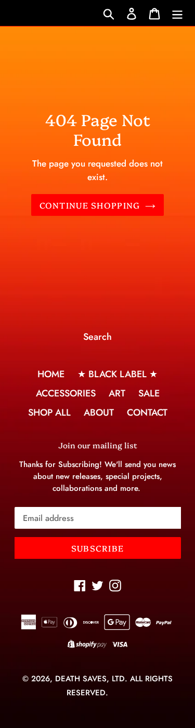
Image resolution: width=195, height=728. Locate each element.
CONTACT (147, 412)
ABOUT (99, 412)
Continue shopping (90, 205)
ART (117, 393)
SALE (149, 393)
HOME (50, 374)
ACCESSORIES (66, 393)
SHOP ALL (49, 412)
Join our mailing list (97, 445)
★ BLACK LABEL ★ (117, 374)
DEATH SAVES (81, 678)
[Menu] (177, 13)
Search (97, 337)
